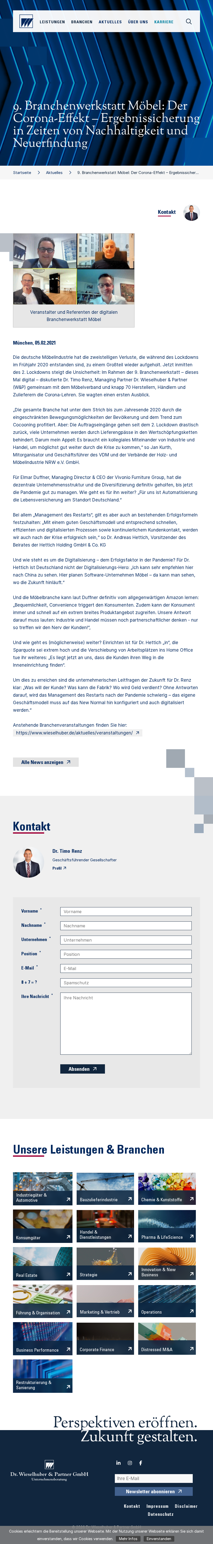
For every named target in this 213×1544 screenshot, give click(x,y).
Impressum (158, 1507)
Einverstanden (159, 1538)
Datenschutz (161, 1515)
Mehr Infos (128, 1538)
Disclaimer (186, 1507)
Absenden (79, 1069)
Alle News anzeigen (42, 763)
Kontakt (132, 1507)
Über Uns (138, 22)
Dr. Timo (61, 851)
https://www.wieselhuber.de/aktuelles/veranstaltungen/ (74, 732)
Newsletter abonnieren (150, 1492)
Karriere (164, 22)
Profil (57, 868)
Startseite (22, 172)
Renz (77, 851)
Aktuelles (54, 172)
